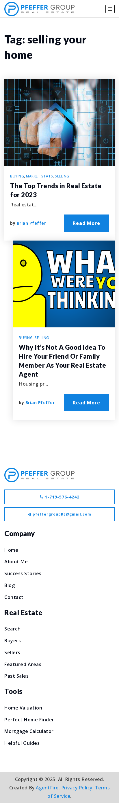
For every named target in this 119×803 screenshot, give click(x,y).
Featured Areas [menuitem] (22, 664)
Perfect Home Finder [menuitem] (29, 719)
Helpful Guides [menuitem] (22, 743)
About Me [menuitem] (16, 561)
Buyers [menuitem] (12, 640)
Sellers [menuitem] (12, 652)
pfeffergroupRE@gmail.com (62, 514)
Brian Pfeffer (31, 223)
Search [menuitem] (12, 629)
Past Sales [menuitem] (16, 676)
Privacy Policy (76, 787)
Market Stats (39, 176)
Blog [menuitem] (9, 585)
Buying (17, 176)
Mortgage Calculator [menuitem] (29, 731)
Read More (86, 223)
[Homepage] (39, 9)
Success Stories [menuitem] (23, 573)
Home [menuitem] (11, 550)
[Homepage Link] (39, 474)
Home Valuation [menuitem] (23, 708)
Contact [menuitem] (14, 597)
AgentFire (47, 787)
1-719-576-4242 (61, 497)
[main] (59, 233)
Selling (62, 176)
